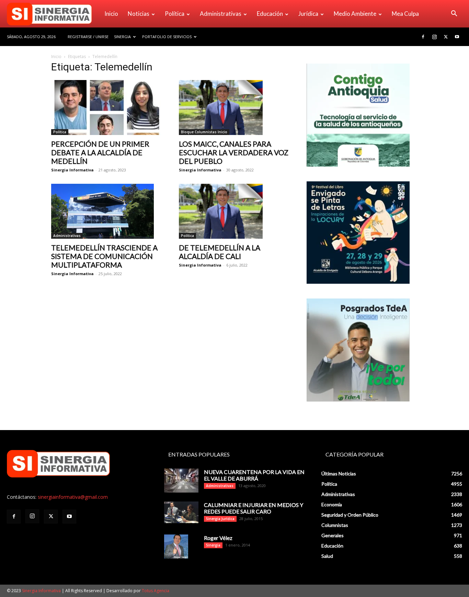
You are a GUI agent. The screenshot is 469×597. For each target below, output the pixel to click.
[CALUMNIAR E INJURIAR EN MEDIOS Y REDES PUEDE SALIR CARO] (181, 512)
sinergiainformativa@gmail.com (73, 497)
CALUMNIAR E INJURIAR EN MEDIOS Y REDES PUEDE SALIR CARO (253, 508)
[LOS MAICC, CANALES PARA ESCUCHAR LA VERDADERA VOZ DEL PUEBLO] (234, 107)
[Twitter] (446, 36)
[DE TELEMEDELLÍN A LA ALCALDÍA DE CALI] (234, 211)
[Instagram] (434, 36)
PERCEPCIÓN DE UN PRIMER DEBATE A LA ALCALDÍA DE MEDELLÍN (100, 152)
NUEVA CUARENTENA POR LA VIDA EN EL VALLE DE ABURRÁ (254, 475)
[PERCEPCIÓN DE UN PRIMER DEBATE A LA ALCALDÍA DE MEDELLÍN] (106, 107)
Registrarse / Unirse (88, 36)
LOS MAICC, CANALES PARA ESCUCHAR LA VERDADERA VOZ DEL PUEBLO (233, 152)
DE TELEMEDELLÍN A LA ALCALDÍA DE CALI (219, 251)
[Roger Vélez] (176, 546)
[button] (454, 14)
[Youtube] (457, 36)
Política (174, 13)
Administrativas (220, 13)
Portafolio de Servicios (167, 36)
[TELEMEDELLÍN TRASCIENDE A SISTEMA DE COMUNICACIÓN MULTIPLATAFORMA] (106, 211)
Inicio (111, 13)
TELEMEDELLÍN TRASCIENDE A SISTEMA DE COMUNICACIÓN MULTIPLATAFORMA (104, 256)
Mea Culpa (405, 13)
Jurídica (308, 13)
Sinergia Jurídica (220, 518)
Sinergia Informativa (72, 169)
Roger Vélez (218, 537)
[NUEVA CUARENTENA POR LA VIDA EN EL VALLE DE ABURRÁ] (181, 481)
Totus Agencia (155, 591)
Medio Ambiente (355, 13)
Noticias (138, 13)
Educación (270, 13)
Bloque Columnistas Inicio (204, 131)
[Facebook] (423, 36)
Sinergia (122, 36)
